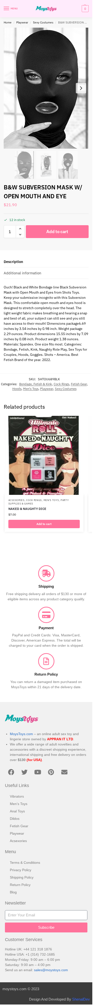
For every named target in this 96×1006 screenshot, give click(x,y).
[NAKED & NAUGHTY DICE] (44, 455)
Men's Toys (30, 389)
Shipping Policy (21, 877)
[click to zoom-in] (46, 88)
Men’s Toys (18, 804)
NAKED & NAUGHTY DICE (27, 509)
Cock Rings (61, 384)
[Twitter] (24, 772)
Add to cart (57, 231)
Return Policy (20, 885)
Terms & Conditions (25, 863)
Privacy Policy (20, 870)
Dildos (14, 819)
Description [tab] (13, 261)
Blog (13, 892)
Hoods (16, 389)
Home (8, 22)
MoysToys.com (21, 734)
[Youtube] (38, 772)
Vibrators (17, 796)
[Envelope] (64, 772)
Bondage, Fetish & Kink (35, 384)
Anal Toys (17, 811)
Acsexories (16, 500)
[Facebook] (11, 772)
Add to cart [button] (43, 524)
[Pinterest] (51, 772)
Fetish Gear (79, 384)
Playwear (22, 22)
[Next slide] (81, 88)
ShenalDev (81, 999)
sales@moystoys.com (51, 970)
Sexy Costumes (43, 22)
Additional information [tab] (22, 273)
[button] (84, 8)
